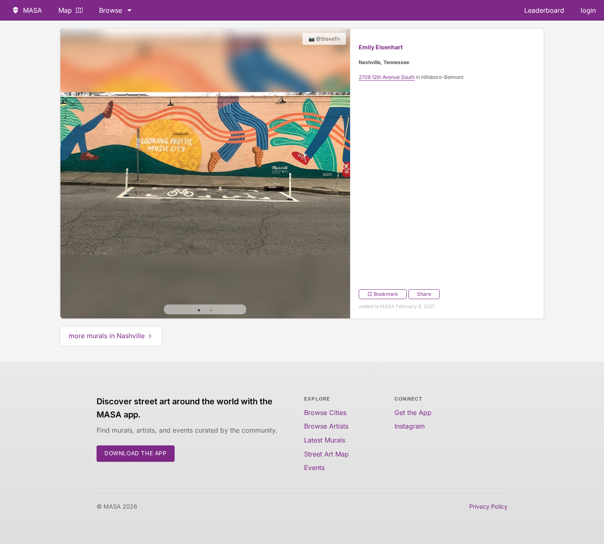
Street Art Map (326, 454)
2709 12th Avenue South (387, 77)
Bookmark (386, 294)
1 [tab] (199, 310)
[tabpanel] (205, 173)
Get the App (412, 412)
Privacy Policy (488, 506)
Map (65, 10)
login (588, 10)
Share (424, 294)
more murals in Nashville (107, 336)
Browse (110, 10)
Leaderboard (544, 10)
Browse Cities (325, 412)
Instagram (409, 426)
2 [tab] (211, 310)
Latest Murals (324, 440)
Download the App (135, 453)
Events (314, 467)
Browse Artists (326, 426)
